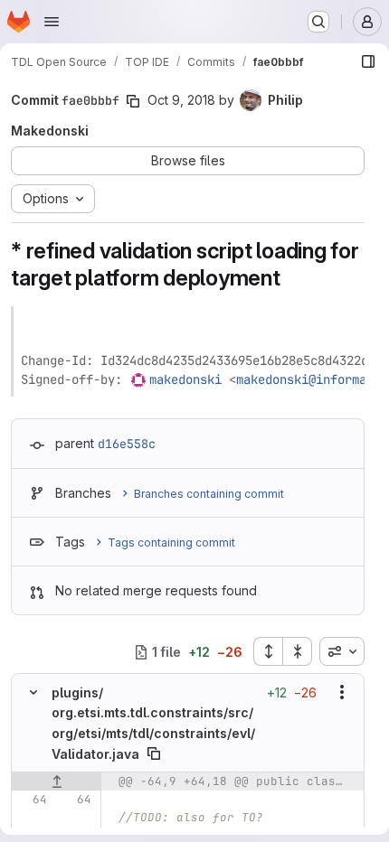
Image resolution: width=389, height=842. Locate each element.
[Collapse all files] (297, 651)
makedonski (185, 379)
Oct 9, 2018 (181, 100)
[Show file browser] (368, 61)
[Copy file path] (154, 753)
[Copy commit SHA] (133, 101)
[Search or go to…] (318, 22)
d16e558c (127, 443)
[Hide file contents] (33, 692)
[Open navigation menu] (51, 21)
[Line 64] (31, 800)
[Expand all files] (267, 651)
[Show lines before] (56, 781)
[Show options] (342, 692)
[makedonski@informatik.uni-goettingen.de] (139, 379)
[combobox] (342, 651)
